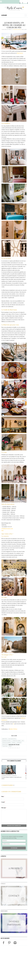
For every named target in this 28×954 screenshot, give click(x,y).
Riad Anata (20, 53)
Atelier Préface (13, 729)
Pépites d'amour (17, 29)
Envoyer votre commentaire (14, 825)
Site (2, 530)
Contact (3, 883)
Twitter (9, 748)
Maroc (13, 742)
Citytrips (9, 29)
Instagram (26, 1)
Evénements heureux (6, 775)
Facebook (20, 1)
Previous (1, 760)
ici (13, 723)
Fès (23, 740)
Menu (1, 1)
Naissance (14, 775)
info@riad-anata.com (7, 528)
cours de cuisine (16, 740)
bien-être (4, 738)
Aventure (4, 29)
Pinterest (23, 1)
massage (19, 742)
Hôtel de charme (6, 742)
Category (4, 15)
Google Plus (16, 748)
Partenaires (4, 911)
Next (26, 760)
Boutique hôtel (12, 738)
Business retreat (6, 740)
